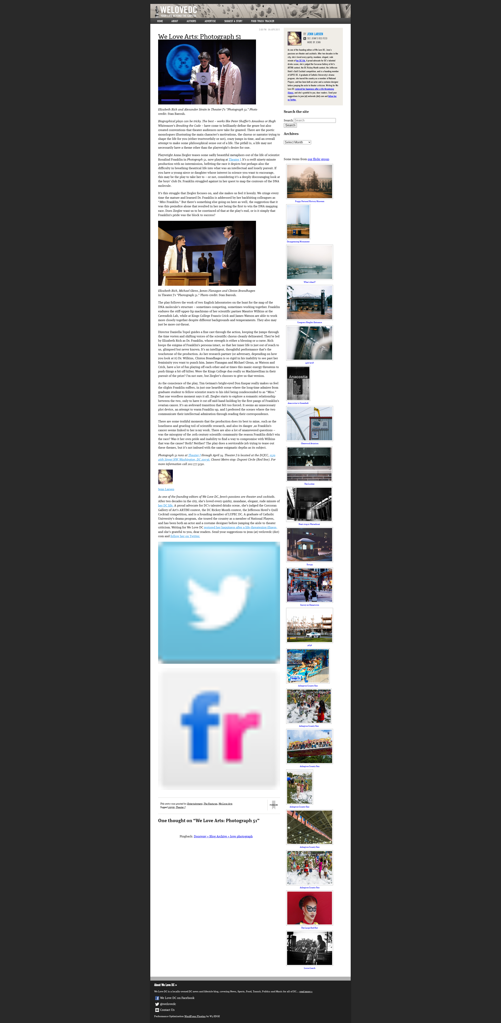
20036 (171, 807)
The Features (210, 804)
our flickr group (318, 159)
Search (288, 120)
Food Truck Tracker (262, 21)
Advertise (210, 21)
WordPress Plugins (195, 1016)
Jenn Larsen (166, 489)
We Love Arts (225, 804)
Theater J (235, 159)
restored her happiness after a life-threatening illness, (240, 527)
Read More (305, 991)
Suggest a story (233, 21)
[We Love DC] (252, 12)
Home (160, 21)
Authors (191, 21)
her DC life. (165, 505)
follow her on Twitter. (185, 536)
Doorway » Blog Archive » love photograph (223, 836)
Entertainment (194, 804)
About (174, 21)
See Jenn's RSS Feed (317, 38)
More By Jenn (314, 42)
